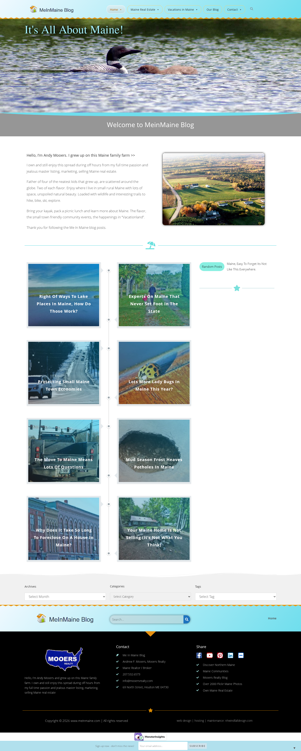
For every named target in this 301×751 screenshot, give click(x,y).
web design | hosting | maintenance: (201, 721)
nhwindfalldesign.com (238, 721)
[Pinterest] (220, 655)
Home (114, 9)
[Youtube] (209, 655)
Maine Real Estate (143, 9)
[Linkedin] (230, 655)
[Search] (186, 619)
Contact (232, 9)
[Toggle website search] (251, 9)
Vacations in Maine (181, 9)
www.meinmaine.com (85, 721)
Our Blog (213, 9)
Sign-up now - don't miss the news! (114, 746)
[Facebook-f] (199, 655)
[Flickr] (241, 655)
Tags (198, 586)
